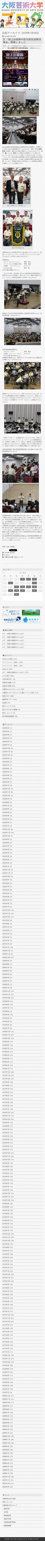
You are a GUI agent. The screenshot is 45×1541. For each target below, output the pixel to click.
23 (10, 590)
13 (34, 583)
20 (34, 587)
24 (16, 590)
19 (28, 587)
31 (16, 594)
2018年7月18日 (10, 36)
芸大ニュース (18, 557)
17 (16, 587)
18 (22, 587)
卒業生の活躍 (8, 557)
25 (22, 590)
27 (34, 590)
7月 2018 (22, 573)
